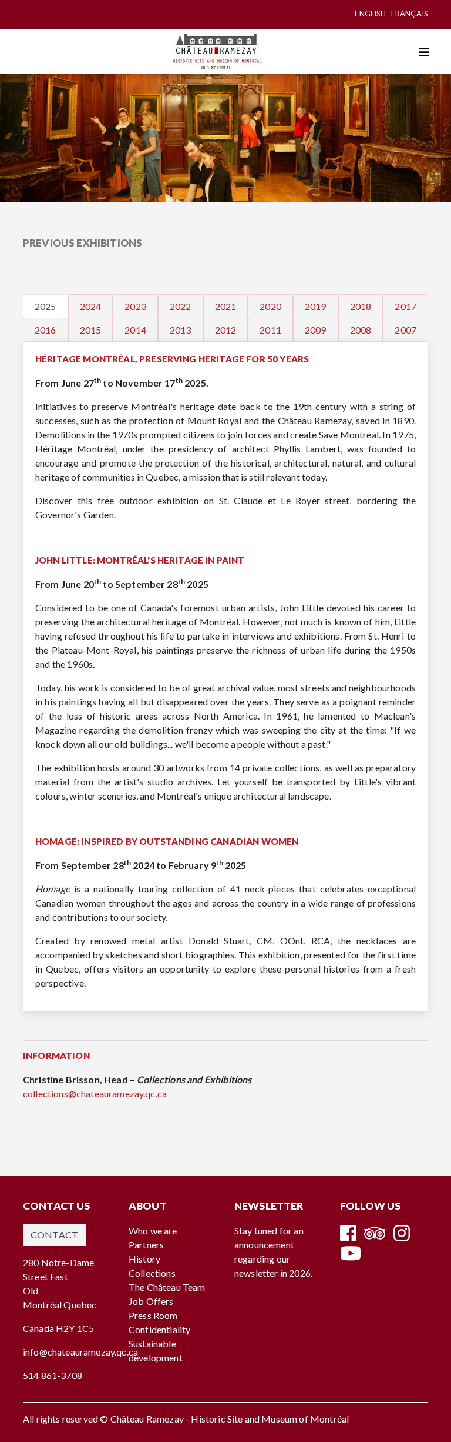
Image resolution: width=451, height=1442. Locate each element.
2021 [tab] (226, 306)
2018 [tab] (361, 306)
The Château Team (167, 1287)
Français (409, 13)
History (144, 1258)
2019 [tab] (316, 306)
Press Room (153, 1315)
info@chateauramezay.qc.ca (80, 1351)
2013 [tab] (180, 329)
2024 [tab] (91, 306)
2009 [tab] (316, 329)
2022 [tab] (180, 306)
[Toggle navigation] (424, 52)
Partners (146, 1244)
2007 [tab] (405, 329)
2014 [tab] (135, 329)
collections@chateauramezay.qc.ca (95, 1093)
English (370, 13)
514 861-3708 (52, 1375)
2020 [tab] (270, 306)
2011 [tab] (270, 329)
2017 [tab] (405, 306)
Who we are (153, 1230)
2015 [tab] (91, 329)
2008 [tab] (361, 329)
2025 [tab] (45, 306)
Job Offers (151, 1301)
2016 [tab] (45, 329)
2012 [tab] (226, 329)
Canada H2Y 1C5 (58, 1328)
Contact (54, 1234)
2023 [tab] (135, 306)
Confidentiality (159, 1329)
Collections (152, 1272)
